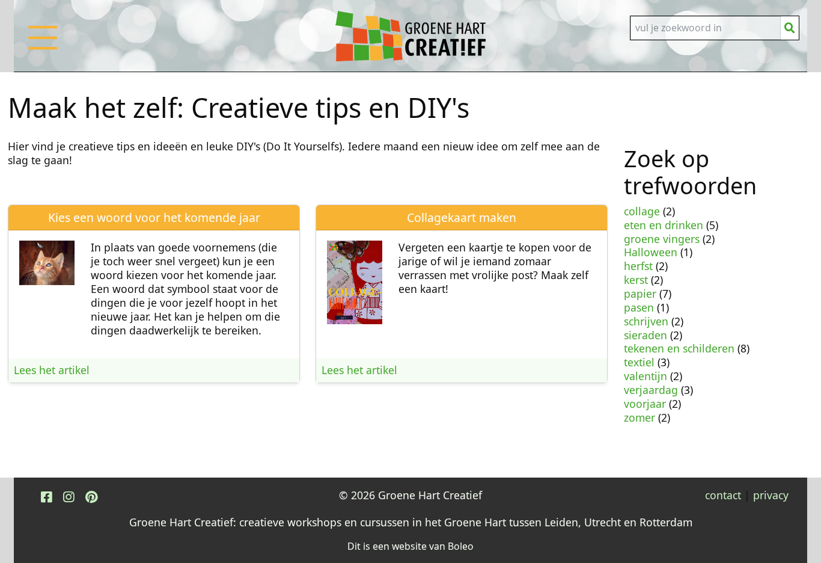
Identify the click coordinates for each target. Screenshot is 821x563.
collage (642, 211)
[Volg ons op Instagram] (68, 496)
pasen (639, 307)
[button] (43, 50)
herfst (638, 266)
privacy (771, 495)
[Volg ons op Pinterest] (91, 496)
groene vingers (662, 239)
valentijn (645, 376)
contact (723, 495)
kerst (636, 279)
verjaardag (651, 390)
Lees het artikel (52, 370)
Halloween (650, 252)
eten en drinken (663, 225)
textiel (639, 362)
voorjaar (645, 403)
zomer (639, 417)
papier (640, 293)
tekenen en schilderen (679, 348)
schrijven (646, 321)
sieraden (645, 335)
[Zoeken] (790, 28)
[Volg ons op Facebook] (46, 496)
